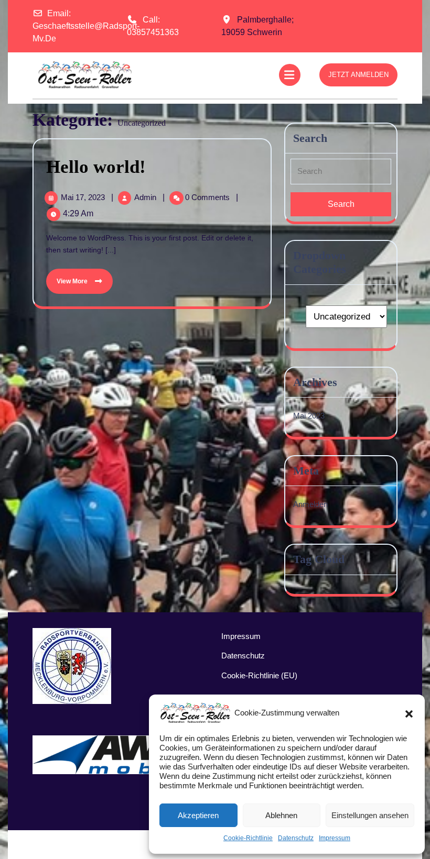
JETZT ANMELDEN (358, 75)
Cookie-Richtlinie (248, 838)
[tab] (291, 75)
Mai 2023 (309, 415)
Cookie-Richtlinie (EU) (259, 675)
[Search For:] (341, 175)
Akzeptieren (198, 815)
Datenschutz (296, 838)
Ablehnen (281, 815)
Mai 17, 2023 (84, 197)
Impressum (334, 838)
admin (146, 197)
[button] (409, 713)
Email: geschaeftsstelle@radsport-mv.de (86, 26)
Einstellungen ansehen (369, 815)
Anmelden (310, 504)
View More (67, 277)
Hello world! (96, 167)
